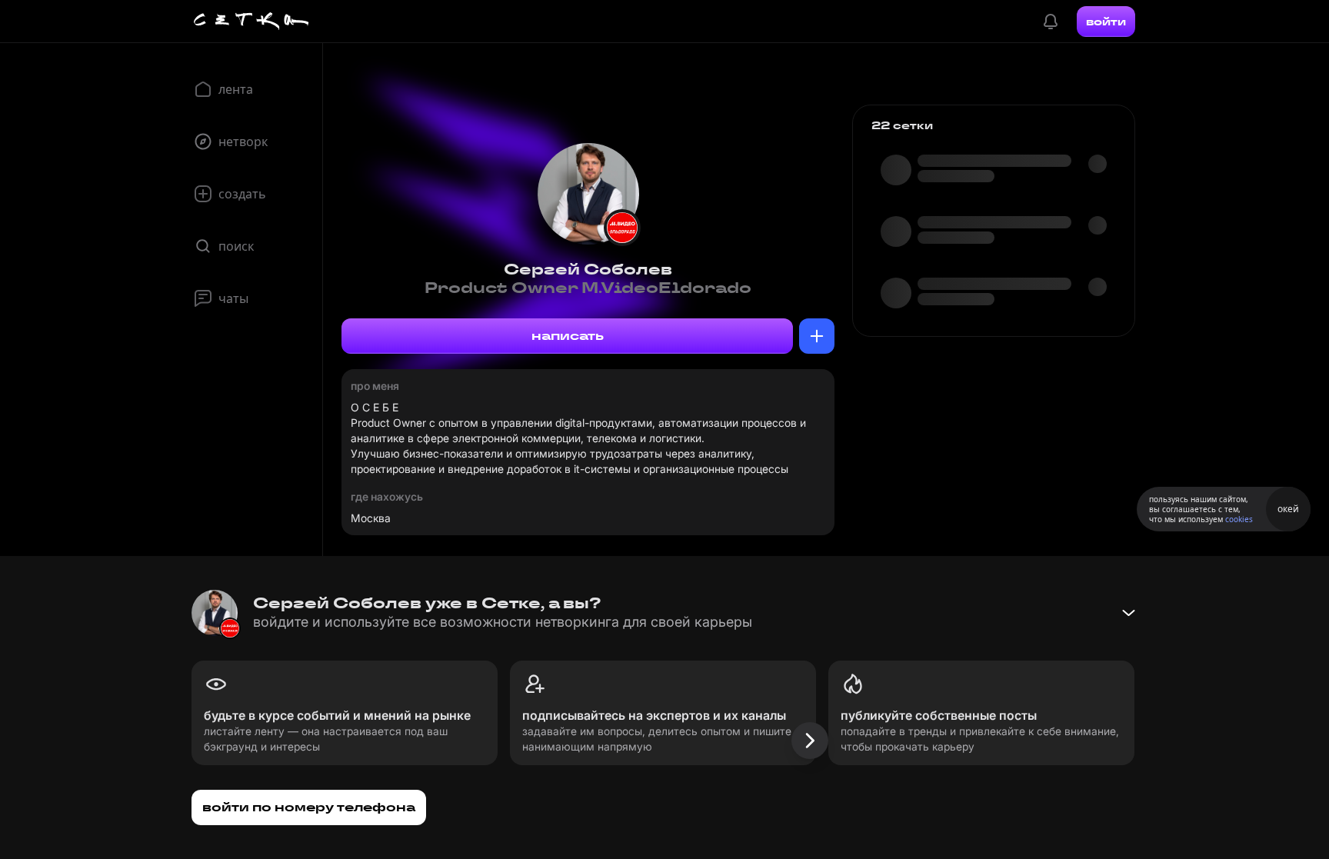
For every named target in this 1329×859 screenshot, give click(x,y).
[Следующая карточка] (809, 740)
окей (1288, 508)
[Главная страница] (251, 21)
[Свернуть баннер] (1128, 613)
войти (1106, 21)
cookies (1239, 519)
